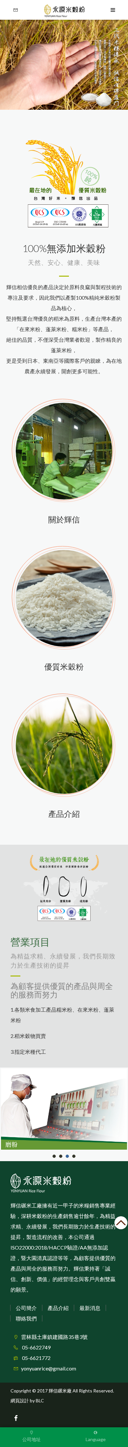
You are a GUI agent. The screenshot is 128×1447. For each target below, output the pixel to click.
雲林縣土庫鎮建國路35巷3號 (54, 1337)
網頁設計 (20, 1400)
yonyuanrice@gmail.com (48, 1368)
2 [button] (60, 1156)
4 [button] (74, 1156)
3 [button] (67, 1156)
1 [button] (54, 1156)
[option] (64, 65)
